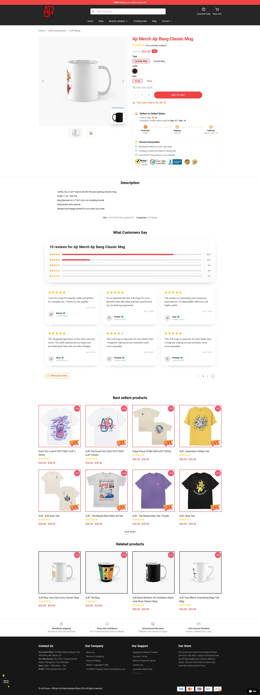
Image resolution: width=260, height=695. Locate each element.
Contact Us (138, 665)
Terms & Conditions (95, 656)
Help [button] (254, 691)
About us (90, 652)
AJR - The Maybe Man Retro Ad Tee (104, 515)
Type (134, 56)
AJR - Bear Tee (187, 515)
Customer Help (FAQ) (142, 669)
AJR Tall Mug (92, 597)
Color (135, 66)
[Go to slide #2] (91, 133)
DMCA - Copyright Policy (97, 665)
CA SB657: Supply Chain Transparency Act (105, 669)
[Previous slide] (43, 81)
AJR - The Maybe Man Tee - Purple (150, 515)
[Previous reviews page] (198, 376)
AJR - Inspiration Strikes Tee (194, 451)
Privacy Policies (93, 660)
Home (42, 30)
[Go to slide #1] (75, 133)
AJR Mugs (74, 30)
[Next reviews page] (212, 376)
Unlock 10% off (6, 681)
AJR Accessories (57, 30)
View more (130, 532)
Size (134, 76)
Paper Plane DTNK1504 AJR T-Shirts (151, 451)
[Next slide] (123, 81)
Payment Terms (140, 656)
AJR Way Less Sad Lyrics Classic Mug (59, 597)
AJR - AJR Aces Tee (49, 515)
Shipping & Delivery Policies (145, 652)
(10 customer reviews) (156, 45)
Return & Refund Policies (144, 660)
